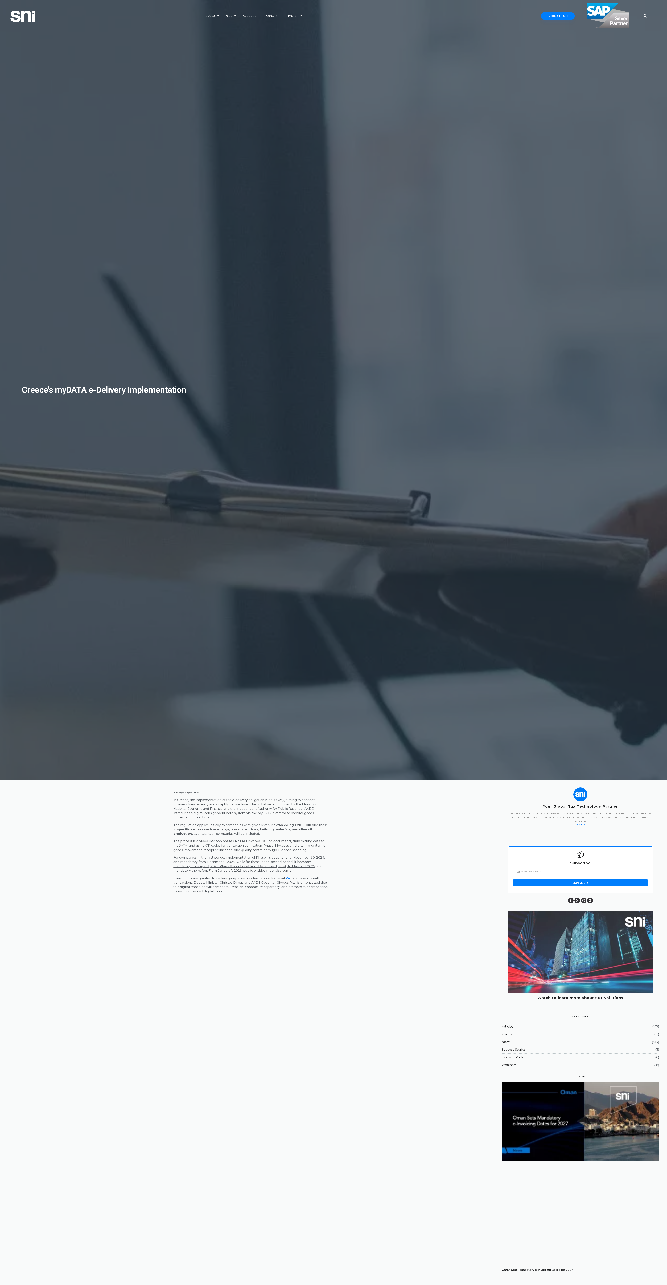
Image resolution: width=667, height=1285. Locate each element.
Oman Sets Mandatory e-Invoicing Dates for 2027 (537, 1269)
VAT (289, 878)
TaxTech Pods (512, 1057)
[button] (645, 15)
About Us (249, 15)
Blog (229, 15)
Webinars (509, 1065)
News (506, 1042)
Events (507, 1034)
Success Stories (514, 1050)
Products (208, 15)
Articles (507, 1026)
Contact (271, 15)
